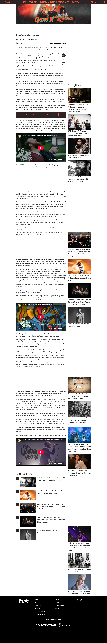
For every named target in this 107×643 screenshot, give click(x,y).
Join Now (62, 115)
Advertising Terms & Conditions (41, 614)
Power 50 (74, 2)
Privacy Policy (38, 605)
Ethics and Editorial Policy (40, 611)
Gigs (67, 2)
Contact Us (57, 608)
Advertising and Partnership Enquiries (63, 602)
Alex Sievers (35, 39)
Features (33, 2)
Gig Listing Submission (59, 605)
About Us (37, 602)
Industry (43, 2)
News (24, 2)
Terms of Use (38, 608)
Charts (51, 2)
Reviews (60, 2)
